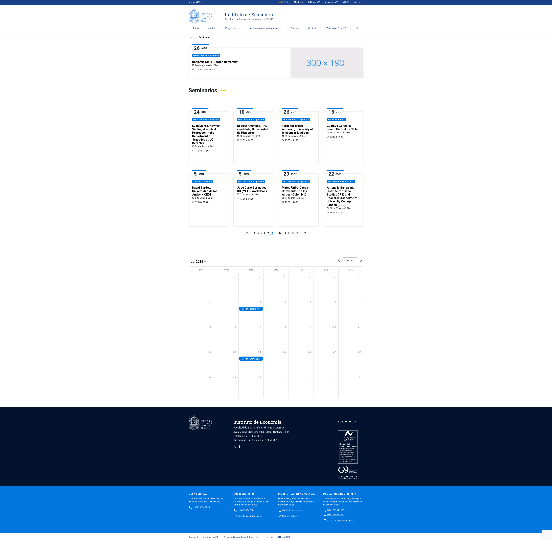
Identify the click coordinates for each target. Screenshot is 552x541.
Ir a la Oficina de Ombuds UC (341, 520)
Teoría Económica (202, 181)
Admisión (283, 2)
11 (275, 233)
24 (259, 352)
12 (280, 233)
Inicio (196, 28)
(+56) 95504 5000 (246, 510)
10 (259, 302)
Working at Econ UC (336, 28)
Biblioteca (313, 2)
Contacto (312, 28)
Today (350, 260)
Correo (358, 2)
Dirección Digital (240, 537)
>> (305, 233)
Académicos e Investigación (265, 28)
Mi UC (345, 2)
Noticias (295, 28)
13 (284, 233)
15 (293, 233)
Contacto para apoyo (292, 510)
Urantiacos (211, 537)
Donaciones (330, 2)
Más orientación (290, 516)
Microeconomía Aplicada (206, 56)
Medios (299, 2)
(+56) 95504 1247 (335, 515)
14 (289, 233)
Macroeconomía (336, 119)
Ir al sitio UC (194, 2)
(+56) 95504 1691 (335, 510)
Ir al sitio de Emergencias (249, 516)
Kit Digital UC (283, 537)
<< (246, 233)
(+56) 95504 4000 (201, 507)
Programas (232, 28)
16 (297, 233)
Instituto (212, 28)
